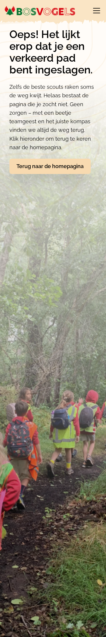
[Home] (40, 10)
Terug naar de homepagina (50, 166)
